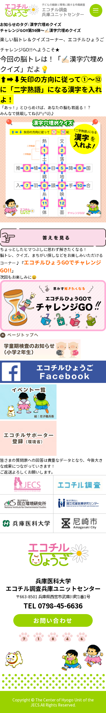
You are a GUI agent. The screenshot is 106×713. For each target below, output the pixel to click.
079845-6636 (60, 605)
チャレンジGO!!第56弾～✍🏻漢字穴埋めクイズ (40, 30)
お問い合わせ (53, 620)
